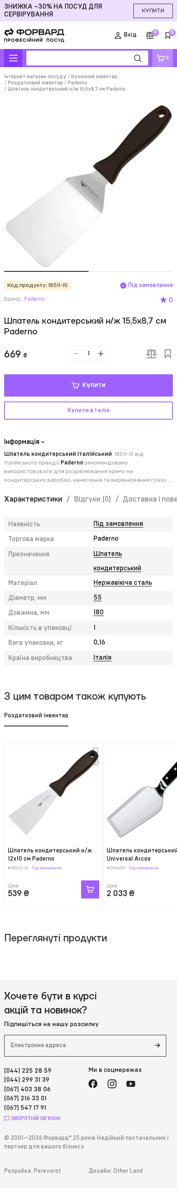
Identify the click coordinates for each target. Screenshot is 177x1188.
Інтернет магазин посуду (35, 76)
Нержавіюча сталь (122, 582)
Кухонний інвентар (94, 76)
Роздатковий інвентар (35, 82)
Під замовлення (118, 523)
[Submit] (157, 1046)
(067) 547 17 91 (25, 1108)
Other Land (128, 1171)
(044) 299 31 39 (26, 1080)
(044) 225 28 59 (27, 1071)
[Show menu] (13, 58)
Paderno (77, 82)
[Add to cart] (90, 889)
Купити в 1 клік (89, 410)
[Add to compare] (151, 354)
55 (97, 597)
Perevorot (47, 1171)
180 (98, 612)
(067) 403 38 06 (27, 1089)
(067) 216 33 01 (25, 1098)
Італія (102, 657)
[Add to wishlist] (168, 354)
